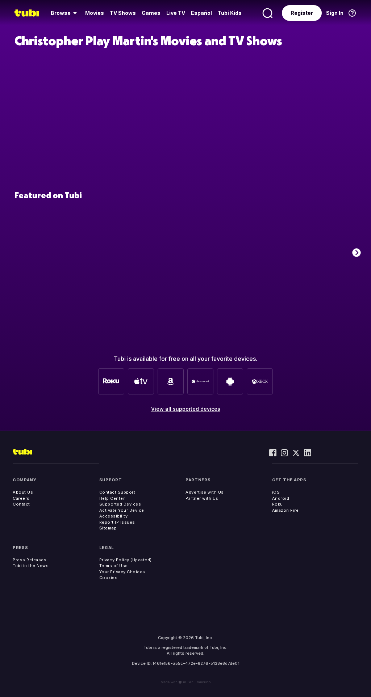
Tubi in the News (31, 565)
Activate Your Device (121, 510)
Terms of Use (113, 565)
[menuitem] (65, 13)
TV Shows (123, 13)
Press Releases (29, 559)
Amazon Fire (285, 510)
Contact (21, 504)
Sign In (334, 13)
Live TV (175, 13)
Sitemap (108, 528)
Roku (277, 504)
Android (280, 498)
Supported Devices (120, 504)
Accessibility (113, 516)
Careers (21, 498)
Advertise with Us (205, 492)
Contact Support (117, 492)
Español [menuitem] (201, 13)
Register (302, 13)
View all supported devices (185, 409)
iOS (276, 492)
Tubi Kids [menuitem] (230, 13)
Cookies (108, 577)
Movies (94, 13)
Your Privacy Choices (122, 571)
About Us (23, 492)
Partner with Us (202, 498)
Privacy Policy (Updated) (125, 559)
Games (151, 13)
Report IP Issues (117, 522)
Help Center (112, 498)
